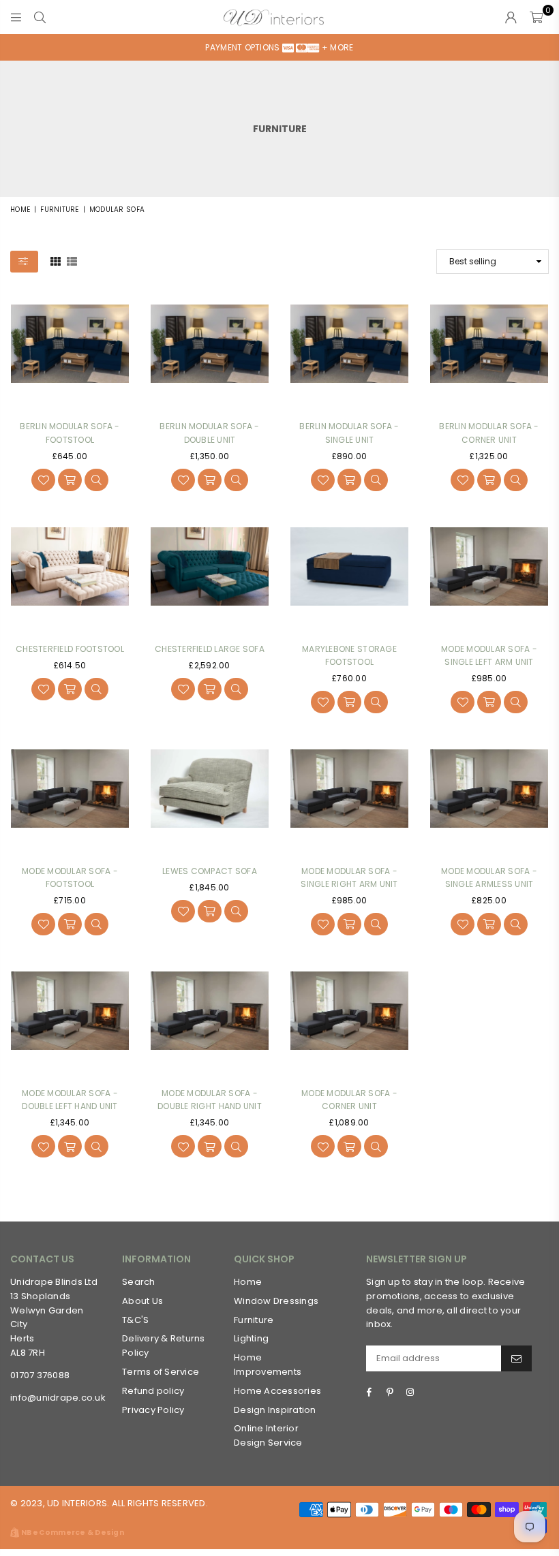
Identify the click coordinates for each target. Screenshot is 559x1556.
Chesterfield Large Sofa (210, 649)
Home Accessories (277, 1390)
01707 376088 (40, 1375)
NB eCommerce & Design (72, 1532)
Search (138, 1281)
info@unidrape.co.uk (58, 1397)
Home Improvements (267, 1364)
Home (20, 209)
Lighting (251, 1338)
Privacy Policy (153, 1409)
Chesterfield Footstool (70, 649)
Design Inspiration (275, 1409)
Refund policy (153, 1390)
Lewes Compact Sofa (209, 871)
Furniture (59, 209)
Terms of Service (160, 1371)
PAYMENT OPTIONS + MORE (279, 47)
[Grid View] (55, 261)
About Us (142, 1300)
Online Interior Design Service (268, 1435)
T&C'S (135, 1319)
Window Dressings (276, 1300)
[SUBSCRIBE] (516, 1358)
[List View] (72, 261)
